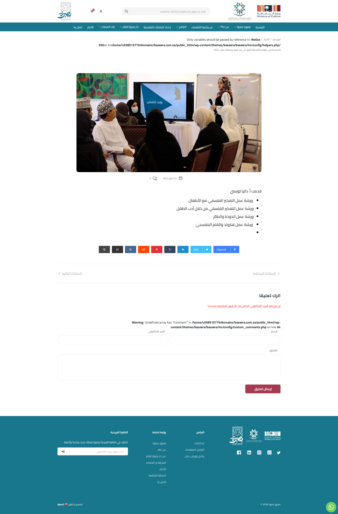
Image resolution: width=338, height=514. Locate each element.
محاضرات (199, 443)
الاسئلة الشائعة (157, 475)
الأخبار (90, 27)
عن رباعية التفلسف (202, 27)
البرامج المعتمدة (195, 449)
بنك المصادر (108, 27)
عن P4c (225, 27)
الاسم (274, 331)
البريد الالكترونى (156, 331)
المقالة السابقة (264, 273)
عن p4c (162, 449)
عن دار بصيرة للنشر (156, 456)
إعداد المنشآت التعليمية (157, 27)
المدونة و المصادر (156, 462)
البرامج (182, 27)
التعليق (273, 350)
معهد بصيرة (244, 27)
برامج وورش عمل (194, 456)
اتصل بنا (78, 27)
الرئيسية (260, 27)
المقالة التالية (72, 273)
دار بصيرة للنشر (131, 27)
